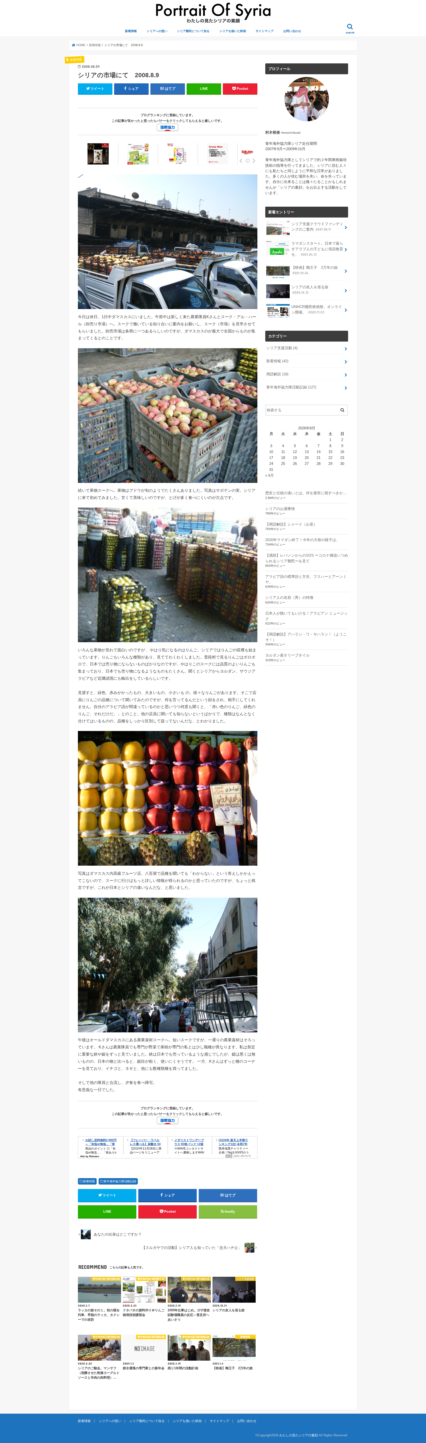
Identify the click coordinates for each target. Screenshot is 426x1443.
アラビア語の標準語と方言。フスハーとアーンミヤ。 (306, 579)
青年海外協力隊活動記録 (120, 1181)
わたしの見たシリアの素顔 (298, 1435)
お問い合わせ (292, 31)
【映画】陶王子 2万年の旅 (314, 270)
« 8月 (269, 475)
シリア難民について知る (193, 31)
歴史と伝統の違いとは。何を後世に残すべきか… (306, 493)
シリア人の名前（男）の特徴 (289, 598)
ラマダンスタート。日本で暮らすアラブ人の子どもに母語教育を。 (317, 248)
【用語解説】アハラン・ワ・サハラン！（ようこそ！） (306, 637)
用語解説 (277, 374)
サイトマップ (264, 31)
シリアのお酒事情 (280, 509)
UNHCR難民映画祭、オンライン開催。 (316, 309)
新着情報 (131, 31)
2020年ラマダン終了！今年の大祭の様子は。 (302, 540)
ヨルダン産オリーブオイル (287, 655)
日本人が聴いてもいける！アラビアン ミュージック (306, 616)
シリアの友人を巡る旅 (309, 289)
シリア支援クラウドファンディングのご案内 (317, 226)
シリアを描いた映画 (232, 31)
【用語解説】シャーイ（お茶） (291, 524)
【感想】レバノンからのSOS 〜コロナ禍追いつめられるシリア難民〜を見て (306, 558)
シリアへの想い (157, 31)
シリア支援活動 (282, 348)
